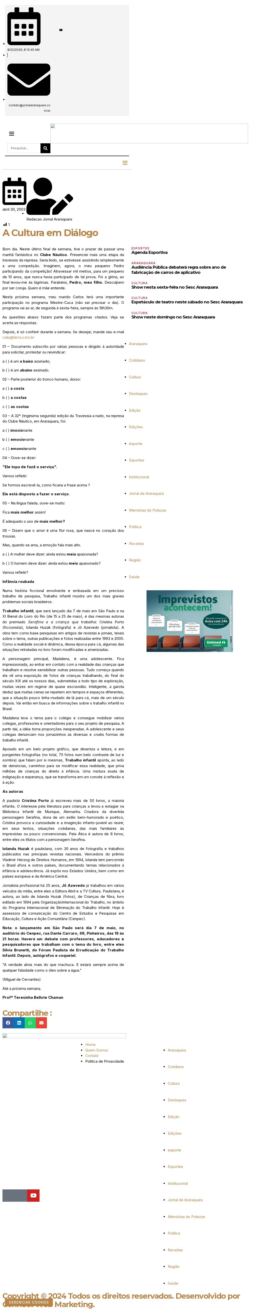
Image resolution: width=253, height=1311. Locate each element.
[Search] (45, 148)
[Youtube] (61, 30)
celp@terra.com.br (18, 337)
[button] (11, 133)
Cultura (139, 283)
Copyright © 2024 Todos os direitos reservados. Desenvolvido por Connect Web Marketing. (121, 1300)
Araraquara (143, 263)
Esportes (140, 248)
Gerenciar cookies (29, 1302)
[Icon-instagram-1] (56, 30)
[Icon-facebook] (52, 30)
